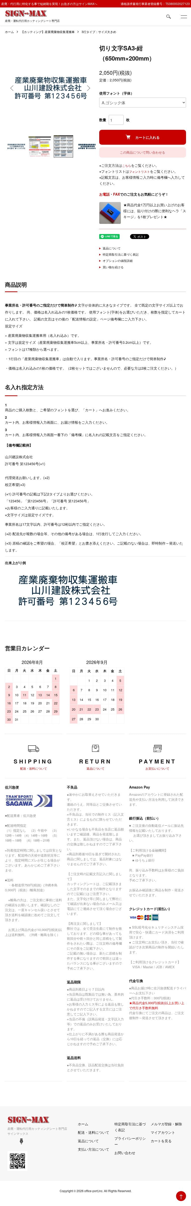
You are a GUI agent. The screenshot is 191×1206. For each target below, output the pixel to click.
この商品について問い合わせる (142, 152)
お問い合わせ (124, 1152)
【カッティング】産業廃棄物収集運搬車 (48, 32)
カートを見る (161, 1140)
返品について (112, 248)
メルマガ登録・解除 (166, 1123)
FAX (116, 194)
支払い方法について (93, 1149)
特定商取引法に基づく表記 (121, 254)
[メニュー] (183, 16)
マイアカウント (163, 1132)
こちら (126, 165)
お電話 (104, 194)
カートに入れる (147, 137)
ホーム (9, 32)
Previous (12, 88)
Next (88, 88)
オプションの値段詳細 (118, 260)
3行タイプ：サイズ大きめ (99, 32)
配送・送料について (93, 1132)
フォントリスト (139, 171)
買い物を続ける (113, 267)
